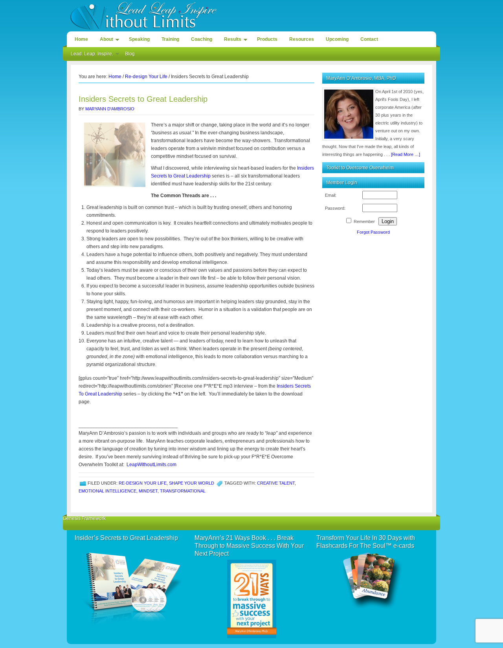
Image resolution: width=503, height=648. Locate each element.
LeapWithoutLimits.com (151, 464)
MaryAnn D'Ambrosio (109, 108)
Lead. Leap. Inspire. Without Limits (251, 14)
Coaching (201, 39)
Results (230, 41)
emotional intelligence (107, 491)
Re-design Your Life (143, 483)
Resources (301, 39)
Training (170, 39)
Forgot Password (373, 232)
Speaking (139, 39)
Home (81, 39)
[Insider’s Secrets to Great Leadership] (131, 586)
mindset (148, 491)
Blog (130, 54)
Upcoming (337, 39)
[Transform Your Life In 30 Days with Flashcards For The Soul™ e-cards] (372, 581)
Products (267, 39)
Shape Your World (191, 483)
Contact (369, 39)
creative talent (276, 483)
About (104, 41)
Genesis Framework (84, 518)
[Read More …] (405, 154)
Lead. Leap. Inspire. (90, 55)
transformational (183, 491)
